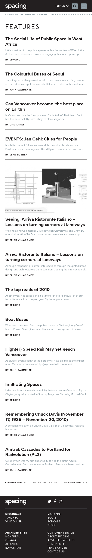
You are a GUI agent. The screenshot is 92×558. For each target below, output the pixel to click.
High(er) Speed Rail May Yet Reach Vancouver (40, 352)
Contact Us (56, 551)
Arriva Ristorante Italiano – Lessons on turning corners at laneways (44, 257)
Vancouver (13, 521)
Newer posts (16, 482)
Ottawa (10, 540)
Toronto (11, 518)
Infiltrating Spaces (23, 384)
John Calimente (21, 89)
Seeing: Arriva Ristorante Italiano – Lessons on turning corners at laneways (45, 222)
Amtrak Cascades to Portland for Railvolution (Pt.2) (38, 452)
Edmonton (13, 548)
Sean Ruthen (19, 154)
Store (51, 525)
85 (34, 482)
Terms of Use (57, 548)
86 (39, 482)
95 (65, 482)
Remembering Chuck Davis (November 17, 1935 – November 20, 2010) (44, 417)
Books (52, 518)
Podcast (53, 521)
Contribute (56, 544)
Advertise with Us (60, 540)
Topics (60, 6)
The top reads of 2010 (27, 289)
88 (50, 482)
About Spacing (58, 536)
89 (55, 482)
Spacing (15, 59)
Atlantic (11, 544)
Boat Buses (16, 319)
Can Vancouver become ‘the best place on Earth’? (44, 106)
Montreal (12, 536)
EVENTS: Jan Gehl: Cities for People (41, 139)
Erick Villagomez (22, 240)
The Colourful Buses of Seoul (34, 74)
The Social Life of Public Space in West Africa (43, 41)
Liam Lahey (17, 124)
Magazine (54, 514)
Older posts (76, 482)
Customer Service (60, 533)
